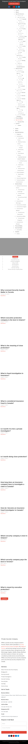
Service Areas (19, 68)
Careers (19, 125)
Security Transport (22, 26)
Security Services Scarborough (21, 76)
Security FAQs (21, 121)
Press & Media (19, 118)
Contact (18, 123)
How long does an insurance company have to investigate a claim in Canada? (12, 484)
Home (17, 10)
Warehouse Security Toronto (22, 23)
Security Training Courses (21, 61)
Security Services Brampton (21, 115)
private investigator (14, 646)
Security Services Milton (21, 107)
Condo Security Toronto (22, 19)
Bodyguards (20, 15)
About (17, 12)
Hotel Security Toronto (21, 46)
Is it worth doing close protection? (14, 456)
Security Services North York (21, 86)
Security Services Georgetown (21, 111)
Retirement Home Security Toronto (21, 51)
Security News (19, 120)
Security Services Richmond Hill (21, 213)
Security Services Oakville (21, 93)
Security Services (20, 14)
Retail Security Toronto (22, 58)
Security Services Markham (21, 99)
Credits (20, 741)
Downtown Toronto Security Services (20, 72)
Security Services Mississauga (21, 90)
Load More (4, 598)
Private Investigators (19, 54)
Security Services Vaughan (21, 96)
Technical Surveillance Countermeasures (21, 65)
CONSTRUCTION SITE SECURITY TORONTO (22, 38)
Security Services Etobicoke (20, 81)
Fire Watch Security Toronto (22, 43)
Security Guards (21, 17)
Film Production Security (20, 33)
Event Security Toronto (22, 29)
